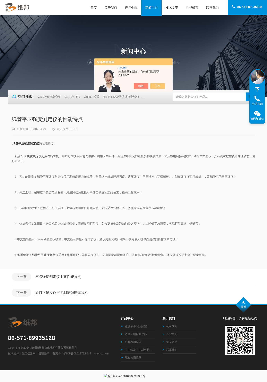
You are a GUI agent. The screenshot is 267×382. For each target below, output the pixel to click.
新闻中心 (151, 7)
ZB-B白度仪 (92, 96)
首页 (93, 7)
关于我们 (111, 7)
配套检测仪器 (133, 357)
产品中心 (131, 7)
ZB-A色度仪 (72, 96)
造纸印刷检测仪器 (136, 334)
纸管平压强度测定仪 (26, 143)
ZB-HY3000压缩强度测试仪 (121, 96)
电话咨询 (257, 103)
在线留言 (192, 7)
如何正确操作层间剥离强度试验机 (61, 293)
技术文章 (172, 7)
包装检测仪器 (133, 341)
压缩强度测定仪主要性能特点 (58, 277)
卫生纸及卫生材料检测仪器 (140, 349)
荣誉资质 (171, 341)
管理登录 (44, 353)
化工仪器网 (28, 353)
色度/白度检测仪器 (136, 326)
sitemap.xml (101, 353)
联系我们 (212, 7)
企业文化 (171, 334)
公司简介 (171, 326)
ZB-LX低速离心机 (49, 96)
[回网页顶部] (257, 89)
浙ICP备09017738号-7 (77, 353)
